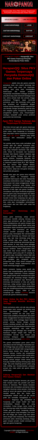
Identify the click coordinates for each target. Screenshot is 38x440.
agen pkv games (13, 135)
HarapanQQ (7, 83)
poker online (26, 339)
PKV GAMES (15, 56)
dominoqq (24, 292)
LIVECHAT (29, 36)
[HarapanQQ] (19, 7)
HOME (7, 56)
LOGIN (29, 25)
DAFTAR (29, 31)
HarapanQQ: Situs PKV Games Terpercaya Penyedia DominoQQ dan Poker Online (19, 11)
